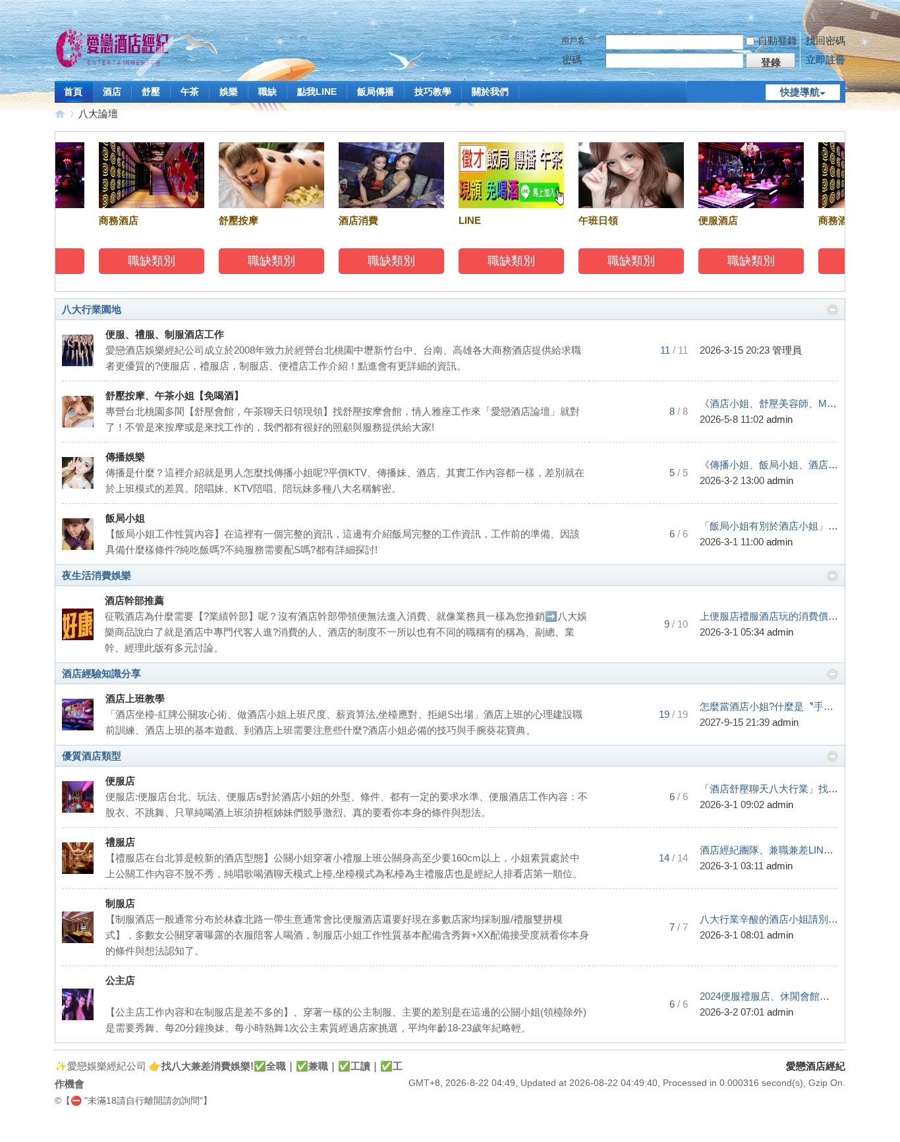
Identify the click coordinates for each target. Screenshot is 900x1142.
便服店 (120, 780)
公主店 (120, 980)
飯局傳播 (375, 91)
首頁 (73, 91)
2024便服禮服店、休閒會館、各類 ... (780, 996)
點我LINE (317, 91)
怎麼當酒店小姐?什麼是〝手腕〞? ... (779, 706)
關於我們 (490, 91)
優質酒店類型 (91, 755)
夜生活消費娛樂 (96, 575)
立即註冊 (825, 59)
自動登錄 (777, 40)
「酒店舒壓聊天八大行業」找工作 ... (779, 788)
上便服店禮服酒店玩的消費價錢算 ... (779, 616)
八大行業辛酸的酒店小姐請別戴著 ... (779, 919)
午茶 (190, 91)
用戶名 (573, 40)
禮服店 (120, 842)
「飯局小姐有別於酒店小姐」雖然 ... (779, 525)
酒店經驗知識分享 (101, 673)
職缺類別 (143, 260)
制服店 (120, 903)
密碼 (572, 59)
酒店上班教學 (135, 698)
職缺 (267, 91)
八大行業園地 (91, 309)
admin (779, 419)
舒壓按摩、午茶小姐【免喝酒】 (174, 395)
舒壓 (151, 91)
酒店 (112, 91)
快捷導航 (800, 91)
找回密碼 (825, 40)
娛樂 (228, 91)
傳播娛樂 (125, 456)
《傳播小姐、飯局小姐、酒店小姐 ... (779, 464)
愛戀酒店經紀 (60, 113)
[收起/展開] (832, 309)
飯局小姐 (125, 518)
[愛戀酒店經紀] (114, 50)
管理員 (787, 350)
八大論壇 (98, 113)
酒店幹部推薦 (134, 600)
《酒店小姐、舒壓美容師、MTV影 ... (780, 403)
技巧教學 (432, 91)
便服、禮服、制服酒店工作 (164, 334)
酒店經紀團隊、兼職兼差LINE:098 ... (779, 850)
